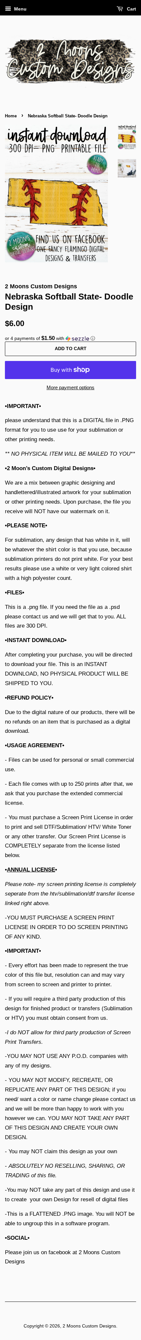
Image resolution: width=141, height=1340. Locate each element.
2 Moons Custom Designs (89, 1325)
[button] (70, 338)
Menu (20, 9)
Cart (131, 9)
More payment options (70, 387)
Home (11, 115)
